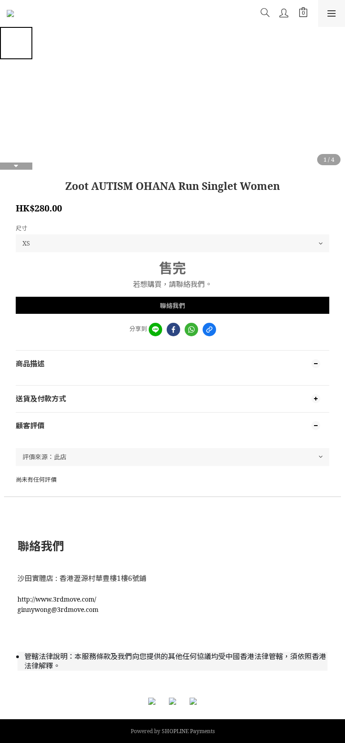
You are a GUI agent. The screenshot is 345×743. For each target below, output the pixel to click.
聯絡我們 (172, 305)
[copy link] (209, 329)
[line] (155, 329)
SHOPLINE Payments (188, 731)
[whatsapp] (191, 329)
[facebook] (173, 329)
